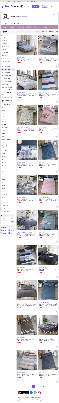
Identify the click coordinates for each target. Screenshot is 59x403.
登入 (45, 6)
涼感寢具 (28, 27)
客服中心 (16, 400)
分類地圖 (43, 400)
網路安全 (33, 400)
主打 (4, 27)
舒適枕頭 (45, 27)
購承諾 (55, 14)
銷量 (57, 31)
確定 (13, 222)
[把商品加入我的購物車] (34, 67)
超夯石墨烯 (21, 27)
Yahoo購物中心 (10, 6)
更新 (40, 397)
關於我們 (21, 400)
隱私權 (38, 400)
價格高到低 (51, 31)
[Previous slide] (18, 45)
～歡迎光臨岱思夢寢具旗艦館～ (12, 23)
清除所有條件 (11, 236)
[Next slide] (36, 45)
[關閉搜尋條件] (25, 6)
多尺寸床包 (37, 27)
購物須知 (27, 400)
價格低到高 (44, 31)
